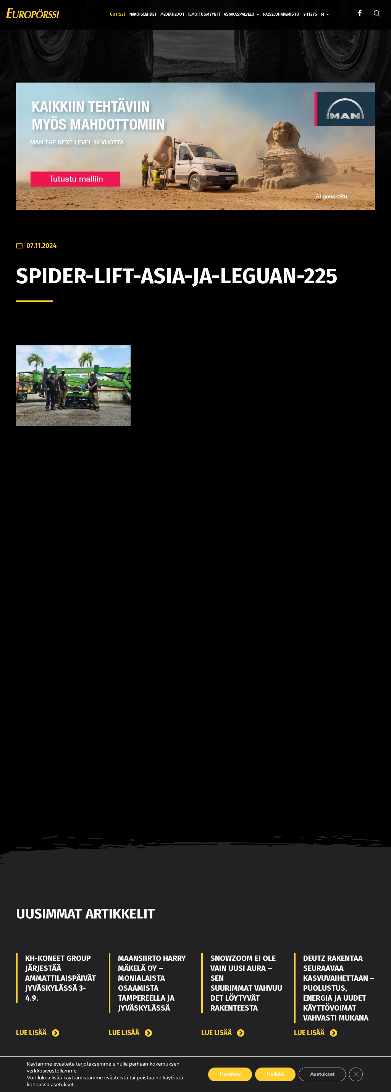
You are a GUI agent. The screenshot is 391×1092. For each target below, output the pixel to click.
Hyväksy (230, 1074)
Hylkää (275, 1074)
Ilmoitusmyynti (204, 14)
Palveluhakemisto (281, 14)
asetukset (62, 1084)
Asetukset (322, 1074)
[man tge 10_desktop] (195, 152)
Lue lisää (32, 1033)
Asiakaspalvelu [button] (239, 14)
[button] (325, 9)
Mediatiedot (172, 14)
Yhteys (310, 14)
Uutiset (118, 14)
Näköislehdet (143, 14)
